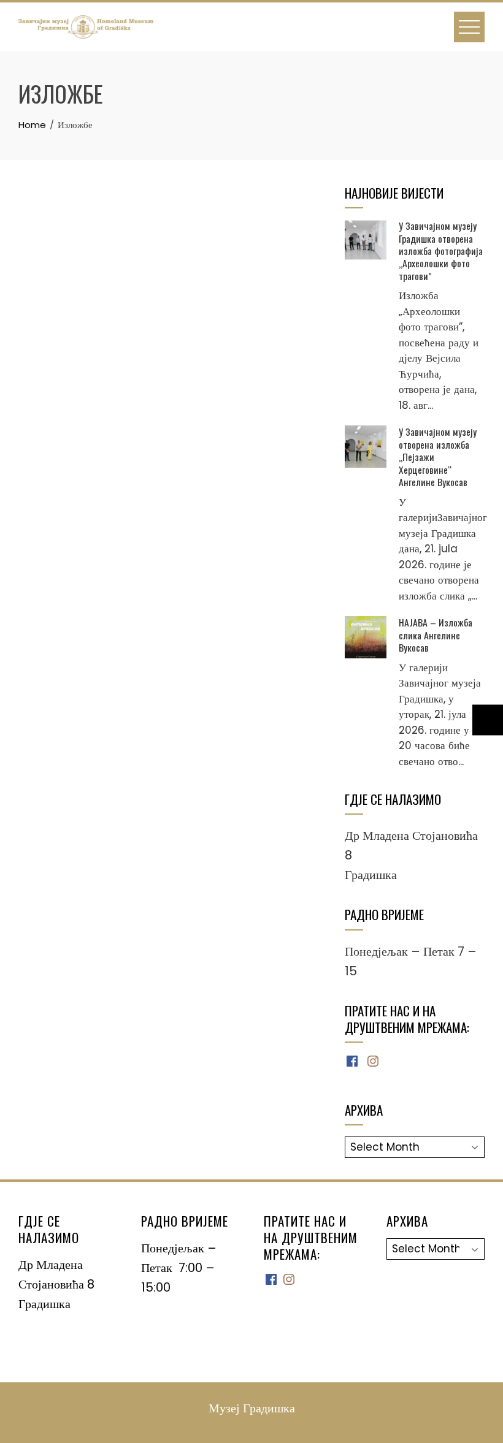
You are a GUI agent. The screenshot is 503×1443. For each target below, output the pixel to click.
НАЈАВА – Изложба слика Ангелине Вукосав (435, 635)
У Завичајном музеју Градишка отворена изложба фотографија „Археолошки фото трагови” (441, 250)
